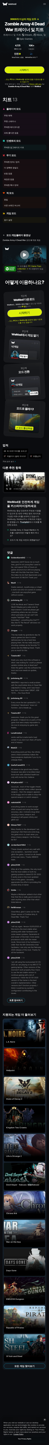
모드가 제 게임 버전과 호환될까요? (25, 540)
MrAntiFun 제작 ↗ (31, 57)
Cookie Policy (18, 1434)
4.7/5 (17, 45)
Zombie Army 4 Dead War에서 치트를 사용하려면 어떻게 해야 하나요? (24, 533)
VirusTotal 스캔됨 (18, 57)
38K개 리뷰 (17, 49)
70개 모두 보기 (8, 461)
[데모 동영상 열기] (24, 254)
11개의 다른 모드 (35, 84)
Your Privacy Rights (24, 1439)
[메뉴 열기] (44, 4)
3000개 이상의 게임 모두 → (24, 19)
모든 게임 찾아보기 (24, 1366)
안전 (16, 53)
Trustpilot (24, 522)
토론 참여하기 (16, 1000)
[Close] (44, 1419)
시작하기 (24, 70)
